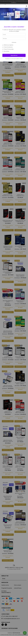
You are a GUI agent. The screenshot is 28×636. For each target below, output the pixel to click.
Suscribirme (14, 55)
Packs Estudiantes (8, 47)
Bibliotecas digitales (8, 45)
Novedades (6, 51)
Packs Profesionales (9, 49)
